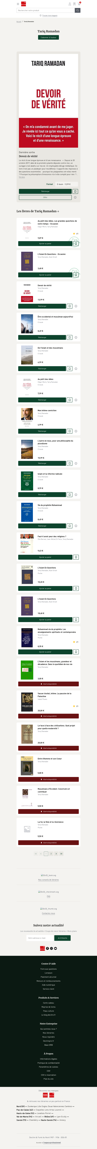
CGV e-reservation (48, 1075)
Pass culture (48, 1011)
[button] (48, 167)
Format (49, 184)
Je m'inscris (62, 938)
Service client (48, 989)
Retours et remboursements (48, 981)
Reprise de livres (48, 1007)
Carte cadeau (48, 1003)
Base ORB (48, 1045)
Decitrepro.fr (48, 1041)
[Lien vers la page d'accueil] (23, 4)
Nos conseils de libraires (48, 879)
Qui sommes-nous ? (48, 1029)
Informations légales (48, 1059)
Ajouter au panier (45, 243)
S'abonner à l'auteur (48, 37)
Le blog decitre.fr (48, 1015)
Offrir (45, 197)
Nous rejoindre (48, 1037)
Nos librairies (48, 1033)
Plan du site (48, 1079)
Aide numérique (48, 985)
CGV (48, 1071)
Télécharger (45, 191)
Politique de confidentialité (48, 1063)
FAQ (48, 896)
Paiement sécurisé (48, 977)
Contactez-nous (48, 913)
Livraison (48, 973)
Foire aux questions (48, 969)
